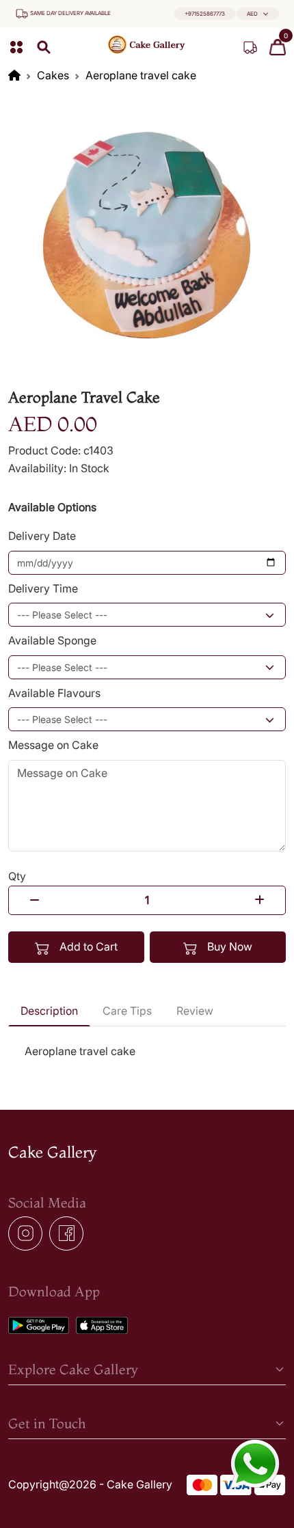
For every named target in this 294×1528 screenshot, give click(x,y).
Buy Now (228, 946)
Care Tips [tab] (127, 1011)
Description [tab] (49, 1011)
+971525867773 (205, 13)
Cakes (53, 75)
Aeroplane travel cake (140, 75)
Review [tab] (194, 1011)
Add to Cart (87, 946)
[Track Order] (250, 47)
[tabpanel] (147, 1051)
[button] (258, 14)
